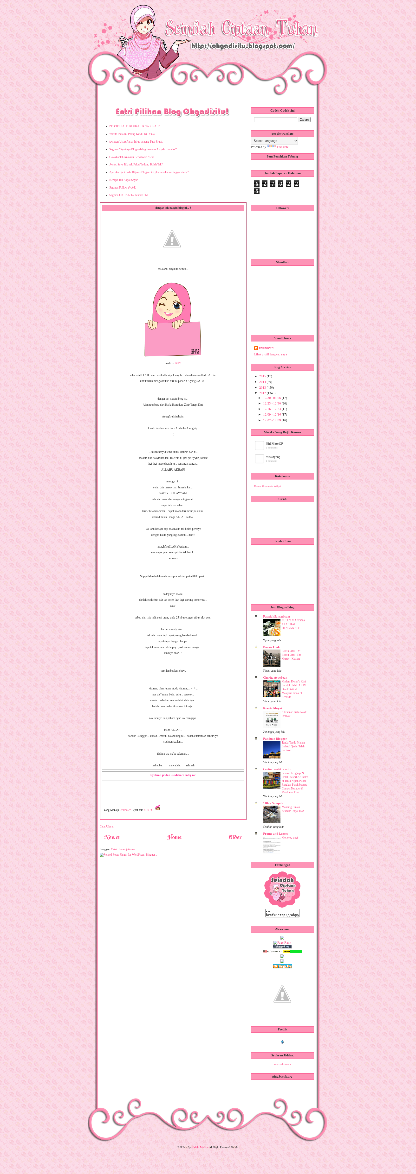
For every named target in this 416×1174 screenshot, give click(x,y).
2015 (263, 376)
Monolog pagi (290, 837)
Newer (112, 837)
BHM (178, 363)
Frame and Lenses (275, 833)
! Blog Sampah (273, 803)
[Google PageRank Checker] (282, 942)
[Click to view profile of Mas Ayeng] (260, 462)
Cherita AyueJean (275, 677)
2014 (263, 382)
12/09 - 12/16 (272, 414)
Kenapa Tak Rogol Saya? (123, 180)
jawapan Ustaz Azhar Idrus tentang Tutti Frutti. (136, 141)
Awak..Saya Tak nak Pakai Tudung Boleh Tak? (136, 164)
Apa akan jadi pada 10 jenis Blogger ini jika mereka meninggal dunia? (148, 172)
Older (235, 837)
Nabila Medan (200, 1147)
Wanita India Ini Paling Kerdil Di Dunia (132, 134)
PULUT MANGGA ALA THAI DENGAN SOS (293, 624)
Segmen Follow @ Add (122, 187)
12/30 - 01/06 (272, 398)
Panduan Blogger (275, 738)
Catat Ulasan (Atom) (123, 849)
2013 (263, 387)
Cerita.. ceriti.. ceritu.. (278, 769)
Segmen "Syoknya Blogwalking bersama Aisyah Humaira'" (143, 149)
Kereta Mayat (272, 708)
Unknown (126, 810)
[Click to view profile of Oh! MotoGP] (260, 449)
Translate (283, 147)
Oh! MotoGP (274, 443)
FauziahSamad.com (276, 616)
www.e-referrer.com (282, 1064)
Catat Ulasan (107, 826)
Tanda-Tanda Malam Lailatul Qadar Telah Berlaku (293, 746)
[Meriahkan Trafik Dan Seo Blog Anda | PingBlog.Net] (282, 1016)
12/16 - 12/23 (272, 409)
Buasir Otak (271, 647)
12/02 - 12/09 (272, 420)
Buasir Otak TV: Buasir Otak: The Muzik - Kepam (291, 654)
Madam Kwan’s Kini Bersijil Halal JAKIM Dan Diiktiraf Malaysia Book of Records (294, 689)
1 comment (271, 461)
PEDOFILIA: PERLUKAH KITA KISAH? (134, 126)
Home (175, 837)
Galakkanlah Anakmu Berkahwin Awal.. (132, 157)
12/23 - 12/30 (272, 403)
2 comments (272, 447)
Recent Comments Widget (267, 486)
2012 (263, 393)
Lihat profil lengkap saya (270, 354)
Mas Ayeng (273, 457)
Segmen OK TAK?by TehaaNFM (128, 195)
